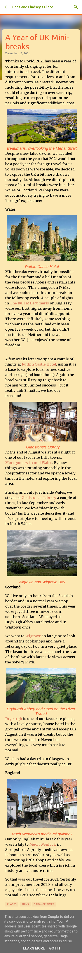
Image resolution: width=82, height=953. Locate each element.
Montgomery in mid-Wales (28, 462)
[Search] (76, 7)
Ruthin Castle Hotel (39, 364)
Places (12, 904)
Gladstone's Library (39, 497)
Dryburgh (13, 718)
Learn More (34, 948)
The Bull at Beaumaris (29, 303)
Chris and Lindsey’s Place (32, 7)
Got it (55, 948)
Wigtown (33, 636)
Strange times (44, 904)
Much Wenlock (43, 844)
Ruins (25, 904)
